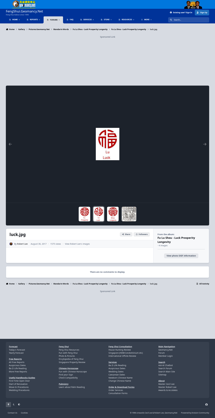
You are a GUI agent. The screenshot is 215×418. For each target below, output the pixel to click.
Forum (161, 352)
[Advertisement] (107, 58)
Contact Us (12, 413)
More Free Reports (18, 371)
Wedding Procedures (19, 390)
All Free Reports (16, 362)
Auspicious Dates (17, 365)
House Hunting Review (120, 349)
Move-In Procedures (19, 387)
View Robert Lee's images (77, 243)
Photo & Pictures (67, 356)
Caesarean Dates (117, 374)
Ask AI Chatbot (165, 365)
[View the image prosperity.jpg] (84, 214)
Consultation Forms (118, 393)
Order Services (116, 390)
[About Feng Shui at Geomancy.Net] (196, 1)
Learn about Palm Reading (72, 387)
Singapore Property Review (72, 362)
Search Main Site (166, 371)
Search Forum (165, 368)
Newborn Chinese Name (121, 377)
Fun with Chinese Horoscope (73, 371)
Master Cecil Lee (166, 384)
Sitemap (162, 374)
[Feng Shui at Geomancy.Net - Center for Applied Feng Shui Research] (24, 1)
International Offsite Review (122, 356)
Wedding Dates (116, 371)
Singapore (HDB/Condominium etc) (126, 352)
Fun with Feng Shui (68, 352)
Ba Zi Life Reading (18, 368)
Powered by (195, 413)
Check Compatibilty (68, 377)
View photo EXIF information (181, 255)
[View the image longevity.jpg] (113, 214)
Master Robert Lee (167, 387)
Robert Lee (22, 243)
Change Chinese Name (120, 380)
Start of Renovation (18, 384)
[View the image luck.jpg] (98, 214)
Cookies (24, 413)
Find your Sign (66, 374)
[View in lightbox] (107, 144)
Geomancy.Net (165, 349)
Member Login (165, 356)
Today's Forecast (17, 349)
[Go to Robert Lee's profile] (11, 243)
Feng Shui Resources (69, 349)
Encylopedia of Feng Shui (71, 359)
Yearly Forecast (16, 352)
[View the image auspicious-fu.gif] (129, 214)
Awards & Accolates (168, 390)
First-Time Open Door (19, 380)
